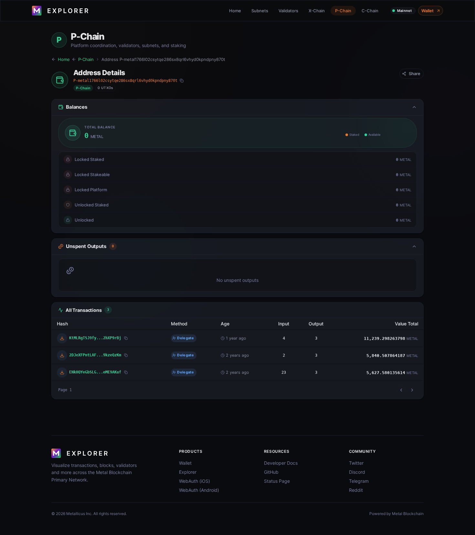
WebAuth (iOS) (194, 481)
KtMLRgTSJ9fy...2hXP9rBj (95, 337)
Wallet (427, 10)
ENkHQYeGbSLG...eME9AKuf (95, 372)
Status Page (277, 481)
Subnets (259, 10)
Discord (357, 472)
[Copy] (182, 81)
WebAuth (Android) (199, 490)
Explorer (187, 472)
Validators (288, 10)
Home (235, 10)
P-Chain (343, 10)
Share (414, 73)
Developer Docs (281, 463)
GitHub (271, 472)
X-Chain (317, 10)
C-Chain (370, 10)
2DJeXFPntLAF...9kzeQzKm (95, 354)
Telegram (359, 481)
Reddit (356, 490)
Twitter (356, 463)
